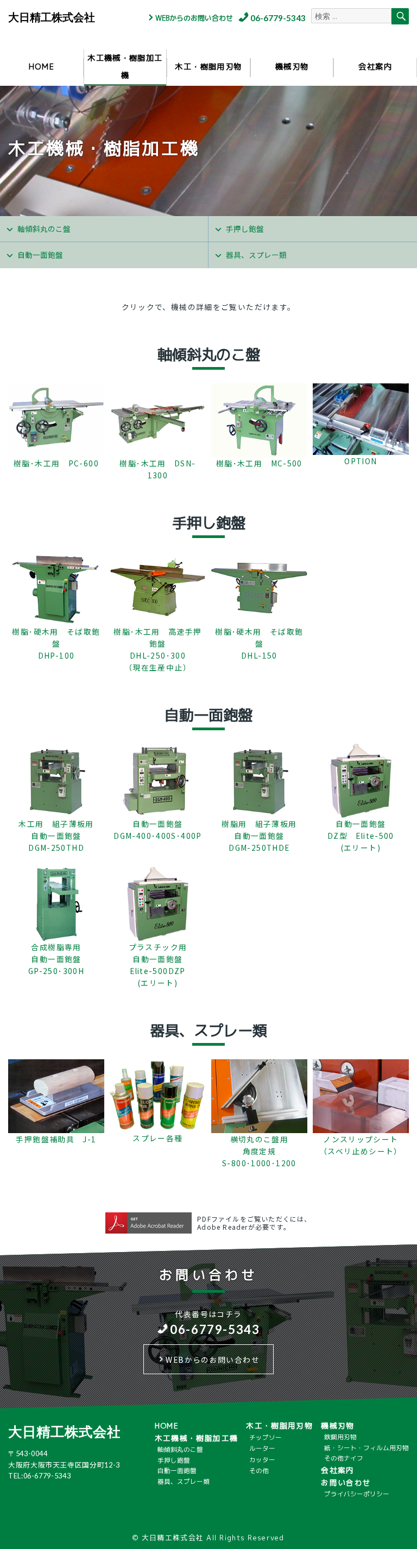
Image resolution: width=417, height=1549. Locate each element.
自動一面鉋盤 (40, 254)
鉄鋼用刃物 (340, 1437)
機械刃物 (292, 66)
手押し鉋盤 (245, 228)
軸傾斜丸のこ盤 (44, 228)
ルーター (262, 1448)
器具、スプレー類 (256, 254)
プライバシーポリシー (356, 1494)
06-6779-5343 (278, 18)
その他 (259, 1470)
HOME (42, 66)
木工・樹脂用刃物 (208, 66)
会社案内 (375, 66)
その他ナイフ (343, 1458)
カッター (262, 1460)
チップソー (265, 1437)
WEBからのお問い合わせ (194, 18)
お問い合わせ (346, 1482)
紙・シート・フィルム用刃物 (366, 1448)
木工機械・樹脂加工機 (125, 67)
